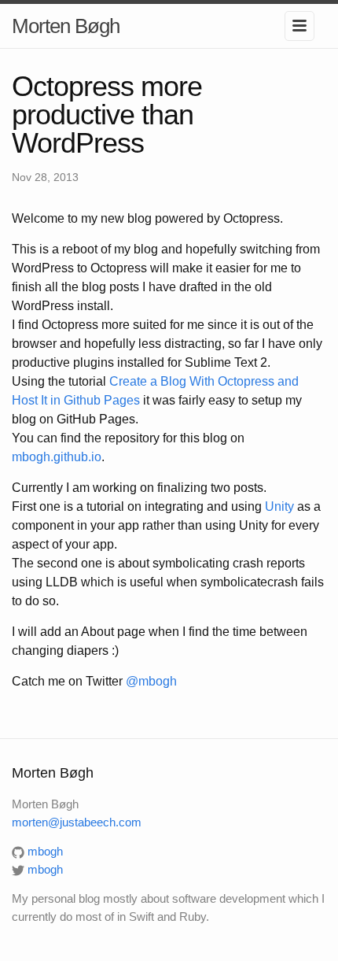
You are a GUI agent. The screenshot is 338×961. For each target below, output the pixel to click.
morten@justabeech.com (76, 822)
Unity (279, 506)
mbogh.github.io (56, 457)
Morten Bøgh (65, 26)
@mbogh (151, 681)
